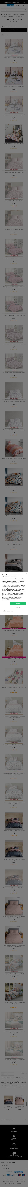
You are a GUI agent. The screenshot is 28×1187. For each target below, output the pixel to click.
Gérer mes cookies (8, 611)
